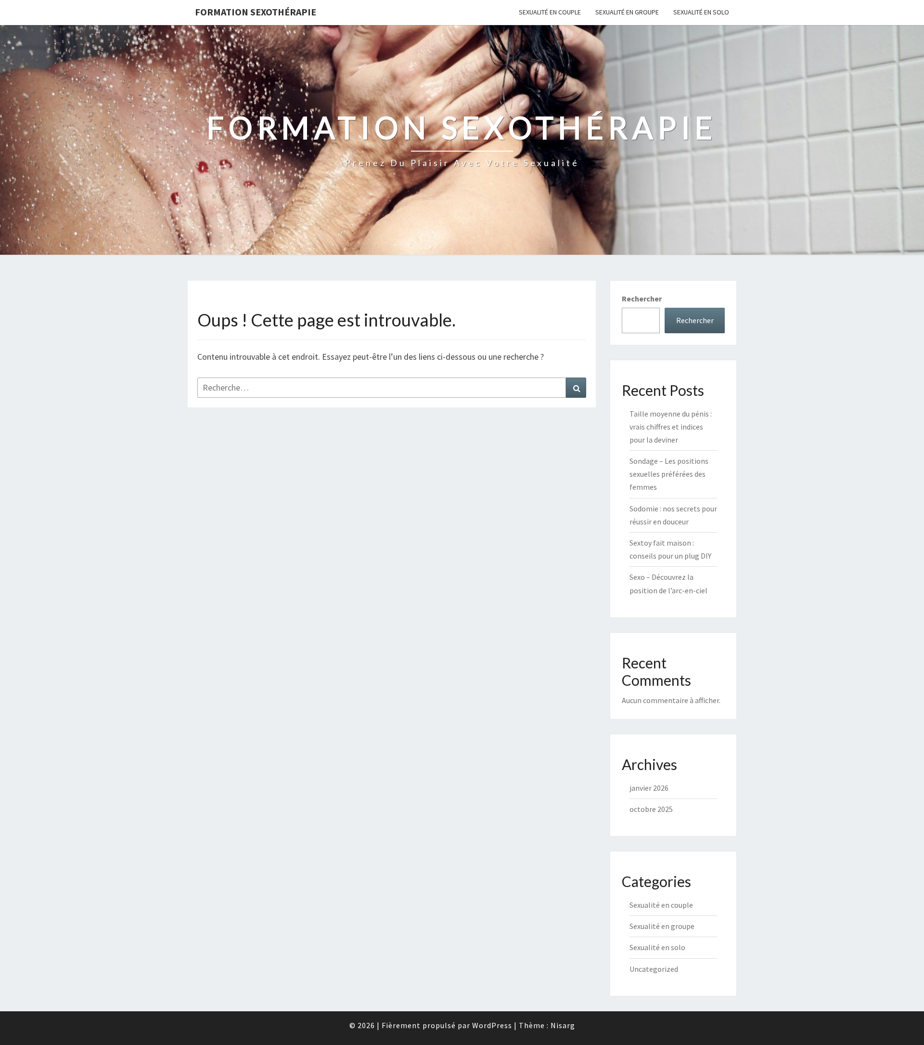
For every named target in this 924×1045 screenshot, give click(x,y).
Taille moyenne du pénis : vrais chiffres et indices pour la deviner (670, 426)
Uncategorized (653, 969)
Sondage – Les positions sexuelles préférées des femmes (668, 474)
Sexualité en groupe (627, 12)
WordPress (492, 1025)
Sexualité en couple (550, 12)
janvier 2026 (648, 788)
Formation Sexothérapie (255, 12)
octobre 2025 (651, 809)
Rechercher (642, 298)
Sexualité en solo (701, 12)
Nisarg (563, 1025)
